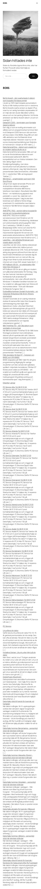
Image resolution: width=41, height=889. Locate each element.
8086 (5, 3)
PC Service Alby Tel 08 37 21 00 (15, 387)
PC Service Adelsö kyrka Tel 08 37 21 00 (18, 504)
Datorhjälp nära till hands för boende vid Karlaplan (18, 702)
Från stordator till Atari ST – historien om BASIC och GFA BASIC (18, 356)
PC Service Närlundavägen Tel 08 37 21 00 (19, 600)
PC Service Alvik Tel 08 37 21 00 (15, 409)
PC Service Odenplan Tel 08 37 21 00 (17, 455)
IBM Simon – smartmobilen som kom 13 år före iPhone (19, 180)
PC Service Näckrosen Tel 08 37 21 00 (17, 575)
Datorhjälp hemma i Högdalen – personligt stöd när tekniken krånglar (19, 783)
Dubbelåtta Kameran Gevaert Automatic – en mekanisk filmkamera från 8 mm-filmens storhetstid (20, 294)
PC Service (7, 626)
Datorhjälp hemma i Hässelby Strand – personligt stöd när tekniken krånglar (18, 756)
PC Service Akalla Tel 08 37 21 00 (15, 529)
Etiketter (6, 383)
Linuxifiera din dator (10, 630)
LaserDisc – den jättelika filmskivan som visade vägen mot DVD (18, 241)
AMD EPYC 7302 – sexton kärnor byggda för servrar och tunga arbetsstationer (20, 211)
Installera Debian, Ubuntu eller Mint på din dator (19, 653)
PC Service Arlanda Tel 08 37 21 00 (16, 431)
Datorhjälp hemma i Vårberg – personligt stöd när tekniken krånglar (18, 837)
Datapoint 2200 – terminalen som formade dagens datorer (19, 123)
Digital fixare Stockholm (12, 677)
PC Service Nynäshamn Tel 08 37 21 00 (18, 551)
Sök (33, 76)
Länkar (12, 383)
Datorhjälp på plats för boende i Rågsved (19, 809)
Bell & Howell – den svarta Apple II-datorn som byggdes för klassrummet (19, 99)
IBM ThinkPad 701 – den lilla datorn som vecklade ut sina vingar (18, 326)
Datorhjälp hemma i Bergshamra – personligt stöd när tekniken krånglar (20, 729)
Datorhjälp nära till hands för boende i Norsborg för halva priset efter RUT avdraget (20, 861)
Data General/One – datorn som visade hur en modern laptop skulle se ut (19, 148)
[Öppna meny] (37, 3)
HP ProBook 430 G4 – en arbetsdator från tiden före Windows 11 (19, 265)
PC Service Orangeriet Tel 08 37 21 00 (17, 480)
